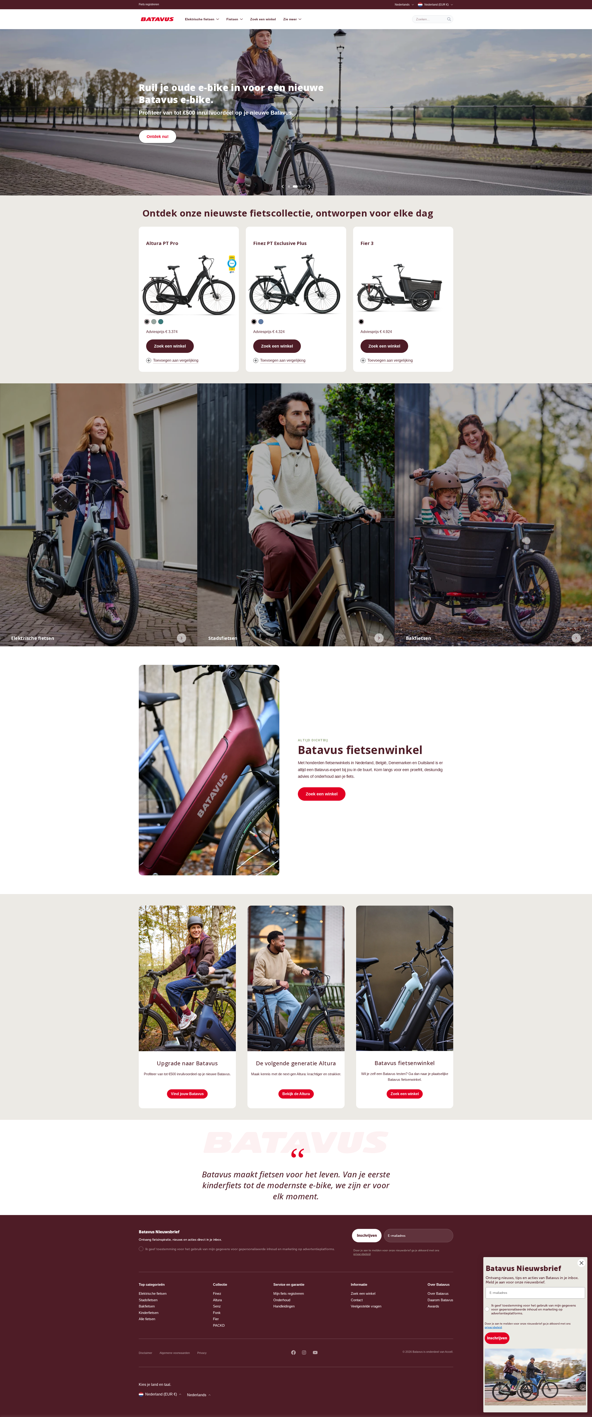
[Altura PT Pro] (189, 286)
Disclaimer (145, 1353)
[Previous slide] (283, 186)
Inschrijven (367, 1235)
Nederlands (402, 4)
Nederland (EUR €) (436, 4)
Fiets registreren (149, 4)
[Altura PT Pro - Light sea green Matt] (160, 321)
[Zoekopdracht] (449, 19)
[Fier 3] (403, 286)
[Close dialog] (581, 1263)
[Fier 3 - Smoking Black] (361, 321)
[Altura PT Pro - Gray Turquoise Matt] (153, 321)
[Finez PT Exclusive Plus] (296, 286)
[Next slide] (309, 186)
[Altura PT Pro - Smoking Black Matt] (146, 321)
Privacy (202, 1353)
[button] (289, 186)
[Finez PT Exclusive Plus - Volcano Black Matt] (253, 321)
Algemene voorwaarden (175, 1353)
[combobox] (432, 19)
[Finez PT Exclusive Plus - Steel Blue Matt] (260, 321)
